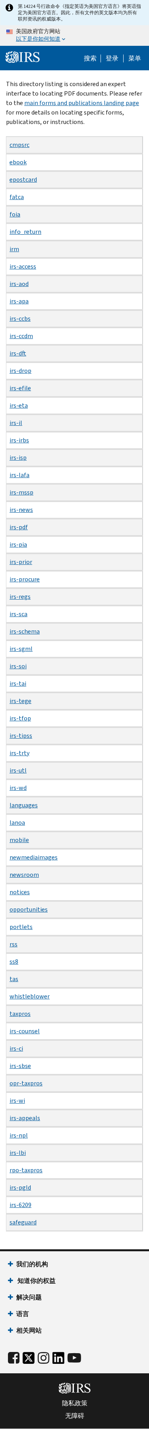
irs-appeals (25, 1118)
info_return (25, 232)
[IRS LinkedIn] (58, 1360)
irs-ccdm (21, 336)
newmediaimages (34, 857)
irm (14, 249)
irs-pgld (20, 1187)
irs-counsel (25, 1031)
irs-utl (18, 770)
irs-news (21, 510)
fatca (17, 197)
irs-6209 (20, 1205)
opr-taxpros (26, 1083)
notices (20, 892)
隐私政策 (74, 1403)
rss (13, 944)
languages (24, 805)
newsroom (24, 875)
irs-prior (21, 562)
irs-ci (16, 1048)
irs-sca (18, 614)
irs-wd (18, 788)
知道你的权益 (36, 1281)
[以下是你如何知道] (74, 35)
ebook (18, 162)
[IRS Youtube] (74, 1358)
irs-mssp (21, 492)
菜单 (134, 58)
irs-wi (17, 1100)
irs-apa (19, 301)
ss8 (14, 961)
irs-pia (18, 544)
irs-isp (18, 457)
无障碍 (74, 1416)
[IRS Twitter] (29, 1360)
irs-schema (25, 631)
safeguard (23, 1222)
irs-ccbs (20, 318)
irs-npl (19, 1135)
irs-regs (20, 596)
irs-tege (20, 701)
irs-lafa (19, 475)
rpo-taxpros (26, 1170)
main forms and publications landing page (81, 103)
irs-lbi (18, 1153)
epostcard (23, 179)
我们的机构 (32, 1264)
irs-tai (18, 683)
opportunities (29, 909)
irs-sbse (20, 1066)
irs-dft (18, 353)
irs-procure (25, 579)
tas (14, 979)
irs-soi (18, 666)
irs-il (16, 423)
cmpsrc (19, 145)
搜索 (90, 58)
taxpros (20, 1014)
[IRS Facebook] (13, 1358)
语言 (22, 1314)
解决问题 (29, 1297)
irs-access (23, 266)
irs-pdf (19, 527)
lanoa (17, 822)
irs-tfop (20, 718)
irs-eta (19, 405)
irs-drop (20, 371)
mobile (19, 840)
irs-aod (19, 284)
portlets (21, 927)
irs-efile (20, 388)
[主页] (23, 57)
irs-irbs (19, 440)
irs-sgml (21, 649)
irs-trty (19, 753)
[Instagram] (43, 1358)
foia (15, 214)
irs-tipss (21, 735)
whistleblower (30, 996)
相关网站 (29, 1330)
